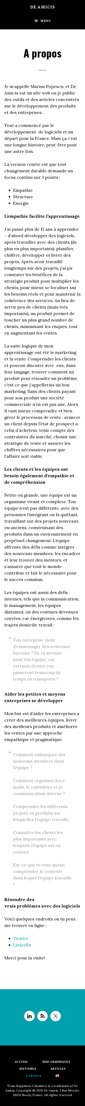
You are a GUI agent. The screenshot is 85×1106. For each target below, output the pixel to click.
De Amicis (42, 7)
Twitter (21, 938)
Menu (46, 21)
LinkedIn (22, 945)
